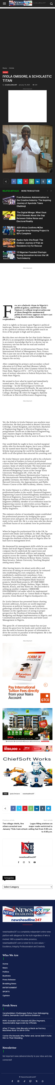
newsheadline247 (11, 85)
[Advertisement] (27, 36)
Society (5, 203)
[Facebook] (13, 181)
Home (5, 68)
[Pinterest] (25, 181)
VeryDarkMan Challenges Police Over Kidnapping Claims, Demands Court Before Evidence (25, 1014)
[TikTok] (24, 1081)
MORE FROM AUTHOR (30, 191)
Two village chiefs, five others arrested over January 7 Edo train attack (15, 826)
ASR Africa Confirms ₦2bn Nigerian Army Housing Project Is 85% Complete (33, 230)
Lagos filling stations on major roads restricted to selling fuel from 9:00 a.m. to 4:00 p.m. (40, 827)
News (5, 234)
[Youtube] (36, 862)
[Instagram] (25, 862)
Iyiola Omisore (15, 794)
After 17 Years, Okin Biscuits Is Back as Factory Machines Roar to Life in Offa (24, 1029)
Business (6, 258)
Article (11, 68)
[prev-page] (47, 190)
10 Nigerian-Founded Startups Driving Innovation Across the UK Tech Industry (32, 255)
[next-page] (51, 190)
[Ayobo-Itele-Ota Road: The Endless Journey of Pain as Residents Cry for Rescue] (9, 242)
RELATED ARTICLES (11, 191)
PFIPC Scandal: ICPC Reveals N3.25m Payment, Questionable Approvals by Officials (24, 1021)
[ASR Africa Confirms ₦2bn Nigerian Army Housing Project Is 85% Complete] (9, 230)
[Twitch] (30, 1081)
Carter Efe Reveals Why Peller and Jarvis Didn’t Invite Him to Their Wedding (27, 1037)
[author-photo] (27, 853)
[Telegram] (49, 181)
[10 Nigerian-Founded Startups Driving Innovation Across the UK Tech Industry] (9, 255)
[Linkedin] (37, 181)
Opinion (5, 219)
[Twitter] (19, 181)
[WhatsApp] (31, 181)
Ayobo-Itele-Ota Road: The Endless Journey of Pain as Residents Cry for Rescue (30, 243)
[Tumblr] (43, 181)
